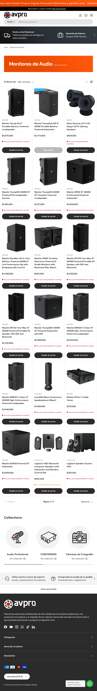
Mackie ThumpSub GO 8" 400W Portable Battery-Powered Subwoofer (46, 126)
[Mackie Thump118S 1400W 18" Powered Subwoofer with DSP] (48, 307)
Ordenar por (10, 81)
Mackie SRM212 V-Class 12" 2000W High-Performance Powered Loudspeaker (15, 400)
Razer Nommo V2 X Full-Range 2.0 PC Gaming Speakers (79, 126)
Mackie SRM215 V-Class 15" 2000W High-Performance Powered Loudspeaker (80, 330)
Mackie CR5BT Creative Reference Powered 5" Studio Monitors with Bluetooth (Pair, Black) (46, 263)
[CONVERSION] (48, 537)
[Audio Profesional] (17, 537)
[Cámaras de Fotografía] (79, 537)
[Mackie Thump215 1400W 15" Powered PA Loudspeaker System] (16, 171)
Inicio (6, 47)
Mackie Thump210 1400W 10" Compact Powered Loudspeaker (46, 195)
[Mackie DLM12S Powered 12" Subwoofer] (16, 443)
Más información (60, 9)
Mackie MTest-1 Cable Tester (78, 399)
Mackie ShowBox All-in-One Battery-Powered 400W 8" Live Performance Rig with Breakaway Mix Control (16, 263)
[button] (86, 15)
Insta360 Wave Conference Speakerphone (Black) (48, 399)
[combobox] (48, 22)
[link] (19, 501)
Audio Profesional (17, 554)
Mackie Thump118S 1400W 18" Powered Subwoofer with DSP (47, 330)
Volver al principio (48, 589)
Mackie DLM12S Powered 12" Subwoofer (16, 465)
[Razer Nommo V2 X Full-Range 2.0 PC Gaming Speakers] (81, 103)
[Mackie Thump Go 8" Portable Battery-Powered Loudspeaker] (16, 103)
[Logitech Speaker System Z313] (81, 443)
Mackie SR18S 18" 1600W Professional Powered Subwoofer (79, 195)
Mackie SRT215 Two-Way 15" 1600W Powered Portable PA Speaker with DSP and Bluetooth (81, 263)
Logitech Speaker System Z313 (79, 465)
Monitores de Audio (17, 47)
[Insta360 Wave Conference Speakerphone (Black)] (48, 376)
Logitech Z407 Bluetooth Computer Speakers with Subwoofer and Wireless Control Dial (46, 468)
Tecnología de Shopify (29, 685)
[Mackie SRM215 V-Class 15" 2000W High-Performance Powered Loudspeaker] (81, 307)
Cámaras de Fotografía (79, 554)
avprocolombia (15, 685)
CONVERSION (48, 554)
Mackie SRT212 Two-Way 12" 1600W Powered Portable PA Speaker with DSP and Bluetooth (16, 332)
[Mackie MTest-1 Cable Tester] (81, 376)
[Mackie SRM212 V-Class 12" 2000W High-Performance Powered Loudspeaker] (16, 376)
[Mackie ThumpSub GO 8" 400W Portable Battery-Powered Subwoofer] (48, 103)
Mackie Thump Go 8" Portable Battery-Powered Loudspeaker (15, 126)
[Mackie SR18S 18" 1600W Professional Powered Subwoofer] (81, 171)
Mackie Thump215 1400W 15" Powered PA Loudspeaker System (16, 195)
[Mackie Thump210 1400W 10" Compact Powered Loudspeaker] (48, 171)
